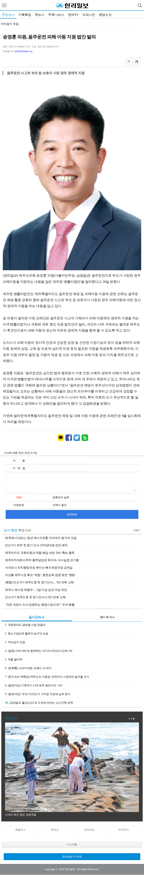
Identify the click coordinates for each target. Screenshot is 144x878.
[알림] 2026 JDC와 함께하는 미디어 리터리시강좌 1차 (38, 650)
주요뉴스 (8, 15)
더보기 (137, 530)
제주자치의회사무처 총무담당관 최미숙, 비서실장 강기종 (42, 560)
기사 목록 (72, 844)
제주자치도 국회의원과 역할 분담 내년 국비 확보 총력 (39, 552)
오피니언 (88, 15)
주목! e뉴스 (56, 15)
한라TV (73, 15)
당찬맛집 (89, 829)
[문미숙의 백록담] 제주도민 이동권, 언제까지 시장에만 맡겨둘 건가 (47, 676)
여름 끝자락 (13, 659)
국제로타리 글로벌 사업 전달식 (25, 624)
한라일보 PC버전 (72, 856)
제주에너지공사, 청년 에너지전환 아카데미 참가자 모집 (41, 538)
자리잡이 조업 (10, 23)
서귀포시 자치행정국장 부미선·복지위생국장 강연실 (39, 567)
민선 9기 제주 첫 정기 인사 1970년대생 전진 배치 (36, 545)
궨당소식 (105, 15)
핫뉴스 (39, 15)
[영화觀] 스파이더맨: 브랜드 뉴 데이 (28, 668)
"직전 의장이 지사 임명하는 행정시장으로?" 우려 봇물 (40, 604)
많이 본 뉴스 (107, 617)
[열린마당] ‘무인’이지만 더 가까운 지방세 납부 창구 (37, 694)
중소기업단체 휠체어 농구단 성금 (26, 633)
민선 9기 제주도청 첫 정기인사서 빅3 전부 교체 (35, 597)
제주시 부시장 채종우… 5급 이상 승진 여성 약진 (36, 589)
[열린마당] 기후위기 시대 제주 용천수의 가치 (33, 685)
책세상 (55, 829)
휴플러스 (20, 829)
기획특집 (24, 15)
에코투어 (123, 829)
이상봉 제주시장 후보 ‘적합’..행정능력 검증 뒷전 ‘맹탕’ (40, 575)
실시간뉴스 (37, 617)
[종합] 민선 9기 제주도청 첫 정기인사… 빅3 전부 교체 (39, 582)
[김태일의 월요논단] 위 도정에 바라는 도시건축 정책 (39, 702)
